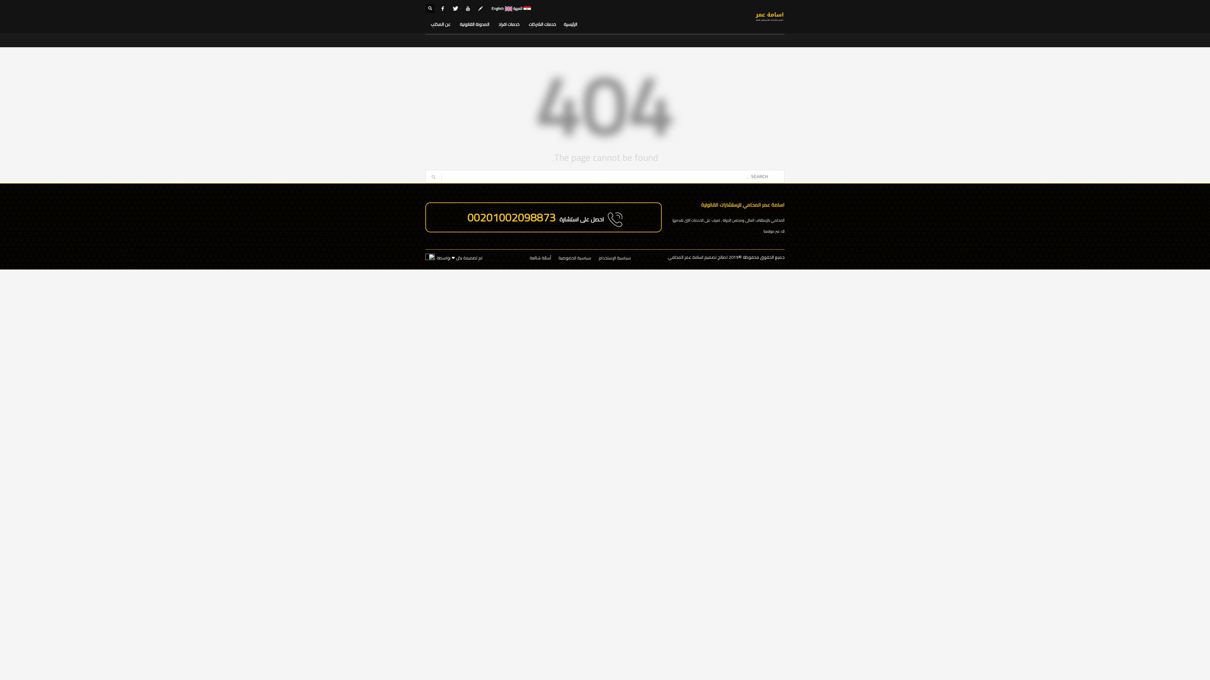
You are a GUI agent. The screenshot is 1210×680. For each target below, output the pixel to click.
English (498, 8)
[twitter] (455, 8)
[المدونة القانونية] (480, 8)
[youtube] (468, 8)
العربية (517, 8)
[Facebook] (442, 8)
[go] (433, 177)
